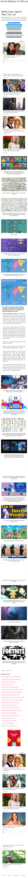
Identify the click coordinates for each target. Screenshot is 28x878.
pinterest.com (9, 670)
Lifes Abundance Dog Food (7, 684)
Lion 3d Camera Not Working (8, 723)
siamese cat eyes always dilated (14, 31)
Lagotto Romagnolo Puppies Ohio (9, 682)
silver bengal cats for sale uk (14, 22)
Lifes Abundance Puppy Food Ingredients (10, 702)
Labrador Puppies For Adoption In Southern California (13, 697)
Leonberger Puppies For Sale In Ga (9, 705)
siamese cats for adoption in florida (14, 33)
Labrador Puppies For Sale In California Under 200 (13, 689)
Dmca (4, 875)
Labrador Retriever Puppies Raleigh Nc (10, 687)
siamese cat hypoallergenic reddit (14, 37)
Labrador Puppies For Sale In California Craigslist (12, 700)
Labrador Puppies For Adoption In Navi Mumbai (12, 692)
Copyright (23, 875)
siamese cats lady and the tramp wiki (14, 25)
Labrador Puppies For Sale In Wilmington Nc (11, 676)
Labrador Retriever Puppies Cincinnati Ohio (11, 679)
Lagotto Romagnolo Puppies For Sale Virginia (11, 710)
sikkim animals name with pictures (14, 27)
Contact (9, 875)
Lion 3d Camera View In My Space (9, 720)
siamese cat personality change (14, 29)
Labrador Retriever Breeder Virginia (9, 725)
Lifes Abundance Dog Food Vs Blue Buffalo (11, 694)
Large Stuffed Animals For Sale (8, 718)
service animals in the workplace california (14, 35)
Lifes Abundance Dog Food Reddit (9, 713)
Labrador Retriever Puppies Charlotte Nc (10, 707)
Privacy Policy (16, 875)
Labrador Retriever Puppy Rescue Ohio (10, 715)
